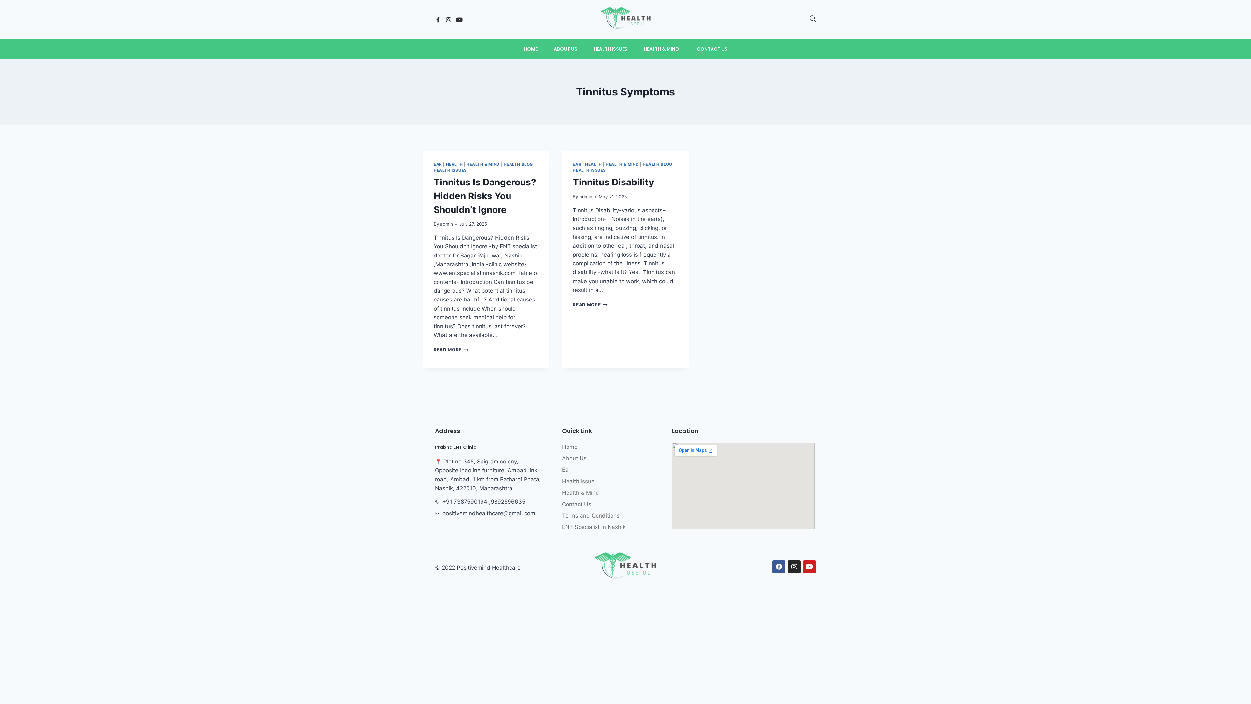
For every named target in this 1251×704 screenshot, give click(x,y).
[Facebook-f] (438, 19)
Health (454, 164)
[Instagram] (449, 19)
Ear (438, 164)
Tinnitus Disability (613, 182)
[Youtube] (459, 19)
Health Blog (518, 164)
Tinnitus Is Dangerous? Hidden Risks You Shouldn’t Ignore (485, 196)
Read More (451, 349)
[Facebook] (778, 566)
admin (446, 224)
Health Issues (450, 170)
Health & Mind (483, 164)
